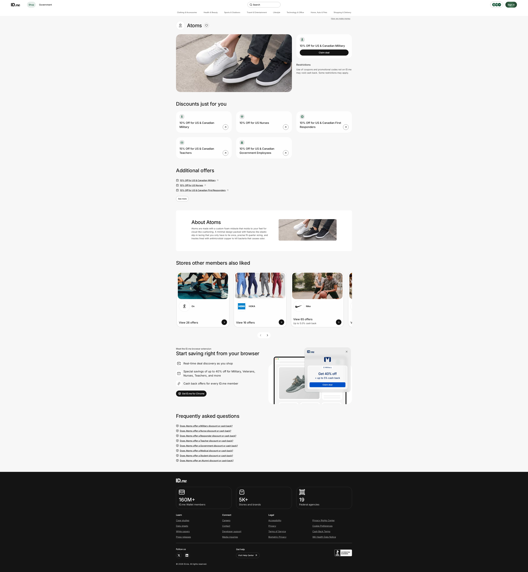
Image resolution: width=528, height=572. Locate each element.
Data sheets (182, 526)
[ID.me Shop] (17, 4)
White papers (183, 531)
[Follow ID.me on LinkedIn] (187, 555)
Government (45, 4)
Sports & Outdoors (232, 12)
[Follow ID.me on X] (179, 555)
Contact (226, 526)
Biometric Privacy (277, 537)
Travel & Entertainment (257, 12)
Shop (31, 4)
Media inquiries (230, 537)
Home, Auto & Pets (319, 12)
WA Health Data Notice (324, 537)
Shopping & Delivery (342, 12)
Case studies (182, 520)
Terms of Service (277, 531)
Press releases (183, 537)
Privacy (272, 526)
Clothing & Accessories (187, 12)
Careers (226, 520)
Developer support (231, 531)
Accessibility (274, 520)
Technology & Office (295, 12)
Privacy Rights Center (323, 520)
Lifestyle (276, 12)
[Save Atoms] (206, 25)
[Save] (223, 277)
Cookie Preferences (322, 526)
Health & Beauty (211, 12)
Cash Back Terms (321, 531)
